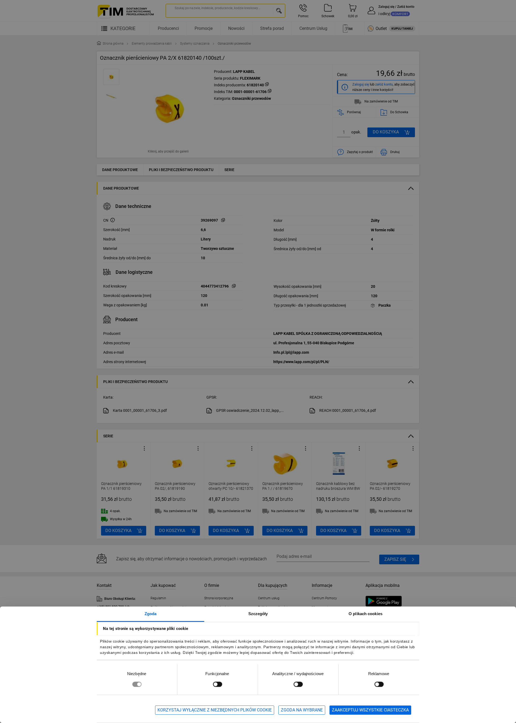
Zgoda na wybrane (302, 710)
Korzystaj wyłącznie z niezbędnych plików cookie (214, 710)
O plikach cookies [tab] (365, 613)
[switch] (217, 684)
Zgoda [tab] (151, 613)
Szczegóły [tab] (258, 613)
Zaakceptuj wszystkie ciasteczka (370, 710)
